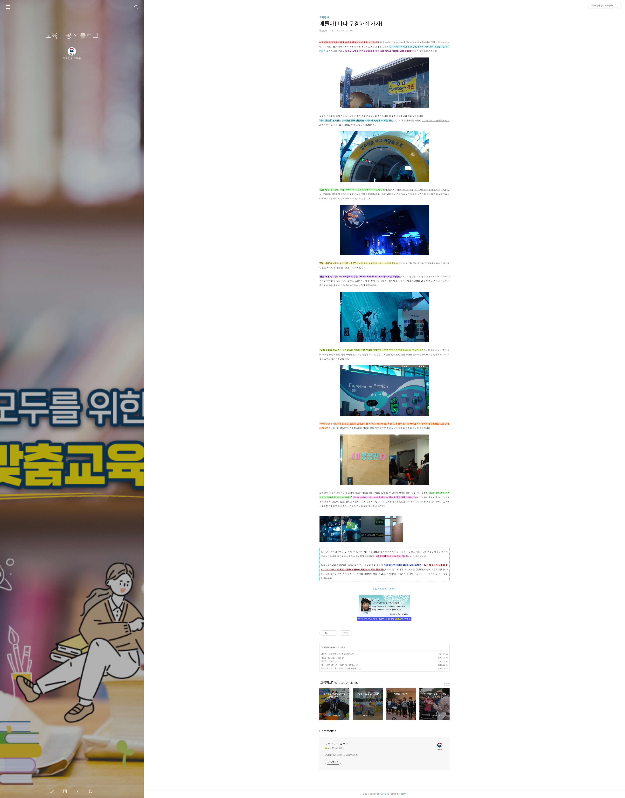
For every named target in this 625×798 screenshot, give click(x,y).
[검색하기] (136, 7)
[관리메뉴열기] (619, 5)
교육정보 (324, 17)
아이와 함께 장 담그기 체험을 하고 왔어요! (338, 665)
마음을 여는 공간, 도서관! (331, 657)
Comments (327, 731)
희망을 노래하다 (327, 661)
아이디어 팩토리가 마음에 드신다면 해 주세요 (384, 618)
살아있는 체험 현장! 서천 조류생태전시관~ (338, 654)
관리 (91, 791)
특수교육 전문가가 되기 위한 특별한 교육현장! (339, 668)
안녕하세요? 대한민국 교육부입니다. (342, 755)
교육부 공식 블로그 (72, 36)
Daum (383, 794)
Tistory (403, 794)
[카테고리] (8, 7)
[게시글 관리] (334, 633)
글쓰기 (53, 791)
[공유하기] (330, 633)
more (447, 683)
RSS (78, 791)
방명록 (65, 791)
